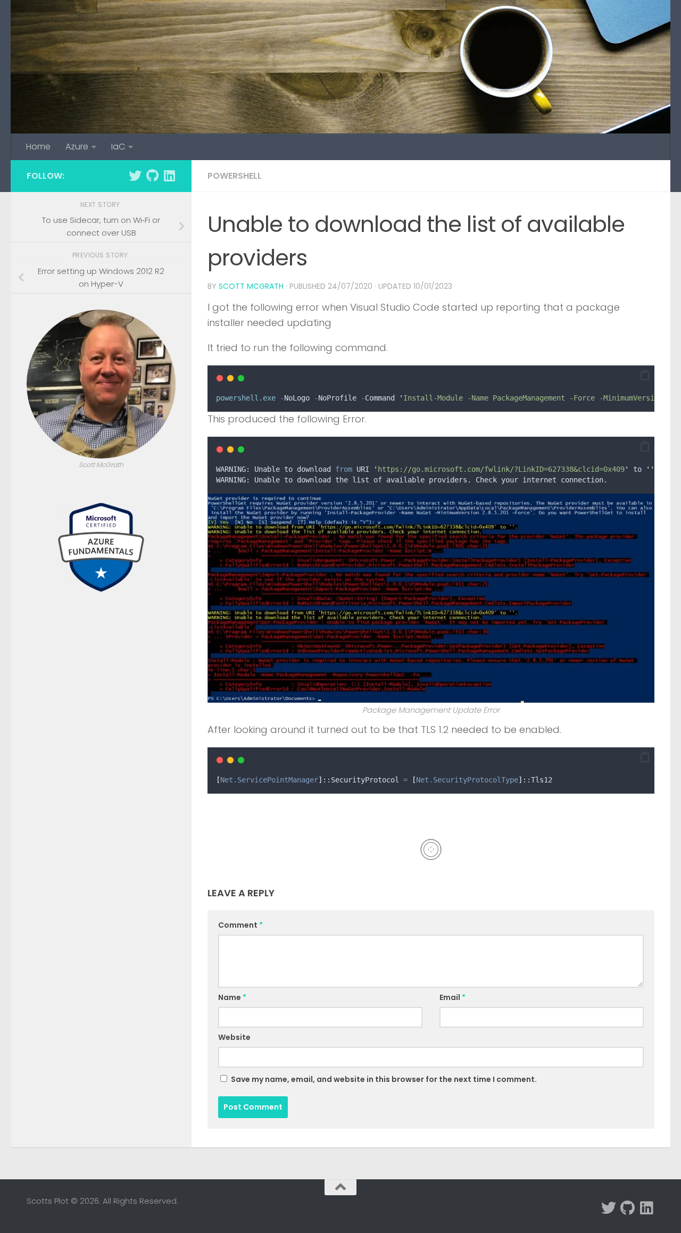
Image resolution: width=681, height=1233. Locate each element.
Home (38, 146)
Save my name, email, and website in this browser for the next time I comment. (384, 1079)
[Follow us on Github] (152, 175)
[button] (644, 375)
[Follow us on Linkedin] (169, 175)
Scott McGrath (251, 286)
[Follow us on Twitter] (135, 175)
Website (234, 1037)
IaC (118, 146)
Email (452, 997)
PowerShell (234, 176)
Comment (240, 925)
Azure (76, 146)
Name (232, 997)
